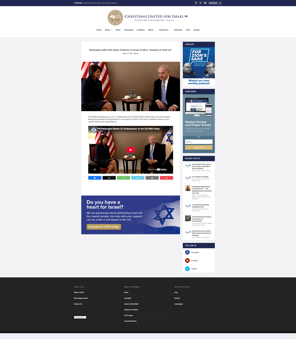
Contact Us (78, 304)
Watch (150, 30)
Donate (197, 30)
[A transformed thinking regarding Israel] (188, 206)
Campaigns (128, 30)
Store (188, 30)
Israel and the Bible (131, 304)
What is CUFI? (79, 292)
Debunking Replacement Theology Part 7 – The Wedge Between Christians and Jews (202, 190)
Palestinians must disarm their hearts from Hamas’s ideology (201, 233)
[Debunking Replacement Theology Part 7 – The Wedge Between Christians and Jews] (188, 188)
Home (99, 30)
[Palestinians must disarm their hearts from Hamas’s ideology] (188, 232)
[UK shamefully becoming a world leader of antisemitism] (188, 218)
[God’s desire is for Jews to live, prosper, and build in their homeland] (188, 166)
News (118, 30)
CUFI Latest (128, 315)
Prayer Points (205, 170)
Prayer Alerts (205, 179)
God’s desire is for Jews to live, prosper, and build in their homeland (201, 166)
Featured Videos (130, 321)
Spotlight (127, 298)
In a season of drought (92, 3)
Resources (163, 30)
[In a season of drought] (188, 178)
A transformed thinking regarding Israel (200, 206)
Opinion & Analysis (131, 310)
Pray (176, 292)
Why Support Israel (81, 298)
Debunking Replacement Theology (200, 196)
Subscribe (178, 30)
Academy (141, 30)
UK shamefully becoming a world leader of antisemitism (202, 219)
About (107, 30)
